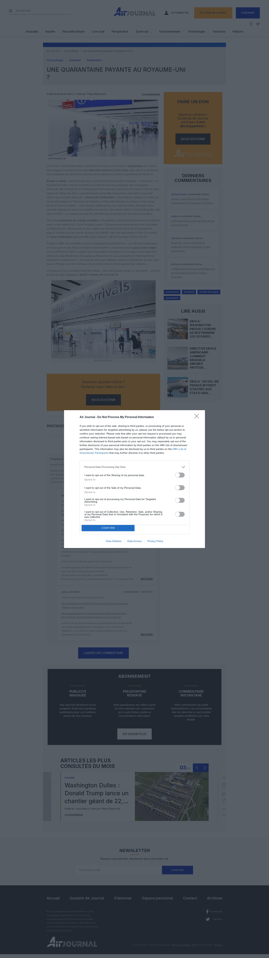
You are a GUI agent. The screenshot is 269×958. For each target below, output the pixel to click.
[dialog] (134, 479)
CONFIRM (108, 528)
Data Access (134, 541)
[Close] (197, 417)
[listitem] (134, 467)
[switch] (180, 475)
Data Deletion (114, 541)
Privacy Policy (155, 541)
